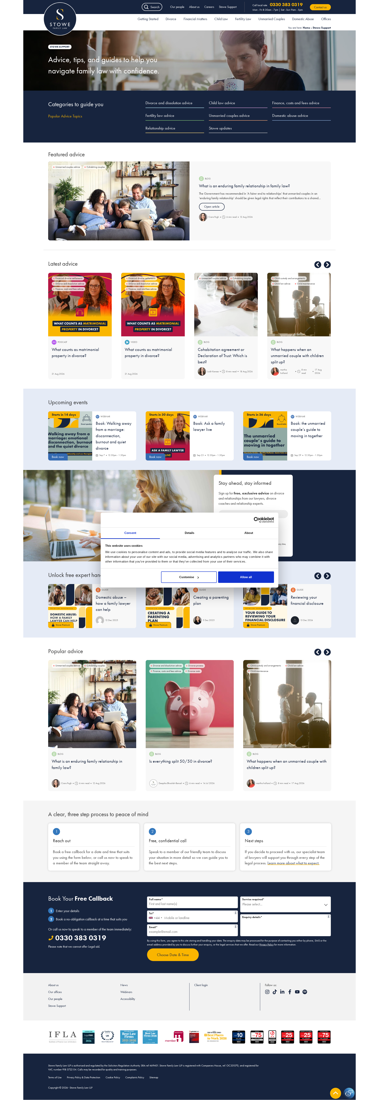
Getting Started (148, 19)
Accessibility (127, 999)
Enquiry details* (284, 916)
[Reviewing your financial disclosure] (265, 606)
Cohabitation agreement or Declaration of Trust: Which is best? (222, 356)
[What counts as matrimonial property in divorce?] (80, 304)
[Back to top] (335, 1093)
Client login (201, 985)
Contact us (320, 7)
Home (306, 27)
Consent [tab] (130, 533)
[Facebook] (290, 993)
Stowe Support (227, 7)
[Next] (327, 264)
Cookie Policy (113, 1077)
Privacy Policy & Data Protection (83, 1077)
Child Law (221, 19)
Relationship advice (160, 128)
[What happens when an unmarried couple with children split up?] (299, 304)
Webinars (126, 992)
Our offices (55, 992)
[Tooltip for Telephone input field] (235, 912)
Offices (326, 19)
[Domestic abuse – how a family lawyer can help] (70, 606)
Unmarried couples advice (229, 115)
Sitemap (153, 1077)
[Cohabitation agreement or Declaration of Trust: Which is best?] (226, 304)
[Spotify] (304, 993)
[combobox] (155, 916)
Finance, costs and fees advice (295, 102)
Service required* (253, 899)
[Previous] (317, 264)
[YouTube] (297, 993)
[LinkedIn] (282, 993)
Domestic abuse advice (290, 115)
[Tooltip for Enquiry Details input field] (328, 916)
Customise (186, 577)
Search (154, 7)
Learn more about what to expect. (293, 863)
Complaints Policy (134, 1077)
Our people (177, 7)
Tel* (191, 913)
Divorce (171, 19)
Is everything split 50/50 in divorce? (180, 761)
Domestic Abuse (303, 19)
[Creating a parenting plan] (168, 606)
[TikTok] (275, 993)
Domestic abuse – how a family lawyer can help (113, 603)
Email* (191, 926)
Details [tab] (189, 533)
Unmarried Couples (271, 19)
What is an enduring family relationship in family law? (244, 186)
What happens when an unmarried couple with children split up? (297, 356)
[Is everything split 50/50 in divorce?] (190, 704)
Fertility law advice (159, 115)
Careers (209, 7)
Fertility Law (243, 19)
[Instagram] (267, 993)
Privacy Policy (266, 944)
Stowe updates (220, 128)
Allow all (246, 577)
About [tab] (248, 533)
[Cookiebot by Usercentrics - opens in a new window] (256, 520)
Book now (58, 457)
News (124, 985)
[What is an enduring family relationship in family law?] (119, 200)
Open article (212, 206)
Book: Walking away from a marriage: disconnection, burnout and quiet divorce (113, 435)
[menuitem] (147, 19)
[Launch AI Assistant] (349, 1093)
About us (194, 7)
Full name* (156, 899)
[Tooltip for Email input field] (235, 926)
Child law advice (222, 102)
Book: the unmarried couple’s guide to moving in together (308, 429)
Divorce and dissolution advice (168, 102)
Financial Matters (195, 19)
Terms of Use (55, 1077)
